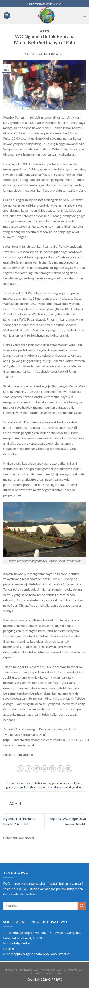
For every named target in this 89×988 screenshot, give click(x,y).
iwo (17, 787)
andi (72, 783)
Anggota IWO (73, 970)
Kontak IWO (53, 973)
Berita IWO (35, 973)
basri (79, 783)
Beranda (11, 970)
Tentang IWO (29, 970)
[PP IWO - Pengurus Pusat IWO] (46, 15)
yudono (77, 787)
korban (31, 787)
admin (60, 53)
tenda (68, 787)
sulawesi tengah (55, 787)
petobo (41, 787)
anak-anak (63, 783)
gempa (10, 787)
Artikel (44, 31)
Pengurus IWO (51, 970)
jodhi (23, 787)
